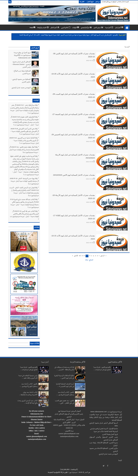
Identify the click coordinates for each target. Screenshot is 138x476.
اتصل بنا (82, 2)
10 (80, 256)
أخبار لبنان (118, 28)
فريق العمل (90, 2)
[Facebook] (107, 466)
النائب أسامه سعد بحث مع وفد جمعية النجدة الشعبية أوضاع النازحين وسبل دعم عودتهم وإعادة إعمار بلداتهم (84, 35)
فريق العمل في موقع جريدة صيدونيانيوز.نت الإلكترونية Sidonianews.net (22, 55)
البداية (127, 27)
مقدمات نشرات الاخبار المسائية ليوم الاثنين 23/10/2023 (74, 175)
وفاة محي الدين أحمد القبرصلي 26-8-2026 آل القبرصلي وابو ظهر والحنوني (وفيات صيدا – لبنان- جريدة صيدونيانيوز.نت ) (24, 131)
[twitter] (103, 466)
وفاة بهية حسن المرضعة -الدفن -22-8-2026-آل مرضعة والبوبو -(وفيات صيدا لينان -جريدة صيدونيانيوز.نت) (24, 181)
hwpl (31, 28)
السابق (102, 256)
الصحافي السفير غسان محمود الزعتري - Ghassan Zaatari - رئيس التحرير (21, 64)
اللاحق (76, 256)
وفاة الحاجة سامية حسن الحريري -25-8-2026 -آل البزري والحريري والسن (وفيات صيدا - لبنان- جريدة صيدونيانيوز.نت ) (24, 140)
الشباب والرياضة (41, 28)
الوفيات (74, 28)
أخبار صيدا (108, 28)
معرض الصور (97, 28)
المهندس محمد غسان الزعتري (21, 88)
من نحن (97, 2)
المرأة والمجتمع (85, 28)
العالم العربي (64, 28)
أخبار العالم (54, 28)
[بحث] (9, 1)
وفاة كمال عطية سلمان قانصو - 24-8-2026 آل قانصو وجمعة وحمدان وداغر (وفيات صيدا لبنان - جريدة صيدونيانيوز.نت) (24, 150)
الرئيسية (127, 47)
